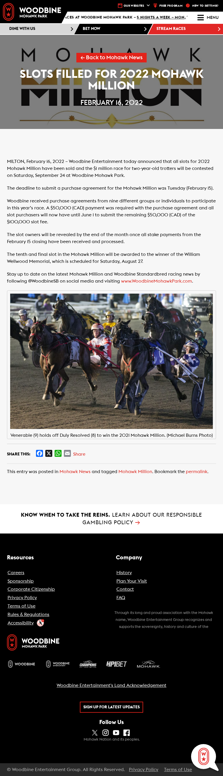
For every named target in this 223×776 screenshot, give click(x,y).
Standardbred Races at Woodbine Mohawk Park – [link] (110, 18)
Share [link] (79, 454)
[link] (32, 12)
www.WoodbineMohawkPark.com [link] (156, 281)
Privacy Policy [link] (143, 769)
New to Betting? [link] (205, 5)
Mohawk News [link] (75, 471)
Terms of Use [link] (178, 769)
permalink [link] (196, 471)
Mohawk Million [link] (135, 471)
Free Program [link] (170, 5)
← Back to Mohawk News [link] (111, 57)
